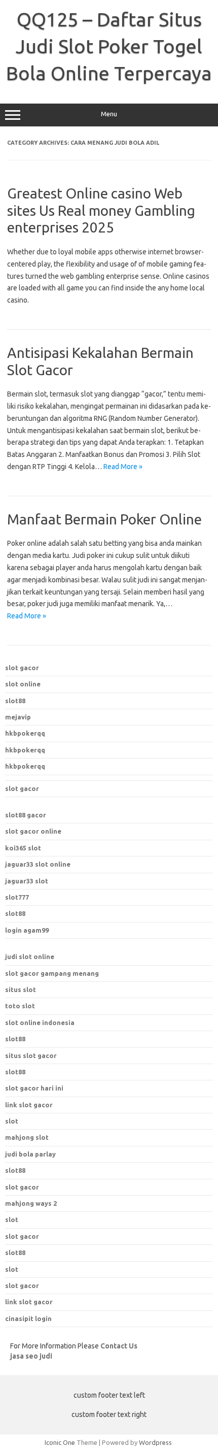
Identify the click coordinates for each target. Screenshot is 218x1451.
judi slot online (29, 956)
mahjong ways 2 (31, 1203)
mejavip (18, 716)
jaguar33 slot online (37, 864)
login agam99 (27, 930)
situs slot (20, 989)
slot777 (17, 897)
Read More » (122, 467)
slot (11, 1219)
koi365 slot (23, 847)
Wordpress (155, 1442)
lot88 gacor (25, 814)
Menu (109, 114)
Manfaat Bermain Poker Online (104, 519)
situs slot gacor (31, 1055)
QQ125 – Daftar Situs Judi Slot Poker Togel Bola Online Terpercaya (109, 46)
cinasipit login (28, 1318)
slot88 (15, 700)
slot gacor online (33, 831)
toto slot (20, 1005)
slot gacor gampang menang (52, 973)
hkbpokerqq (25, 733)
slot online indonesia (40, 1022)
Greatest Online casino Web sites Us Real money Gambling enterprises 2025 (101, 210)
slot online (23, 683)
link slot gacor (29, 1104)
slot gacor (22, 667)
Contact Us (118, 1346)
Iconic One (60, 1442)
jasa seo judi (31, 1356)
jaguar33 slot (26, 880)
